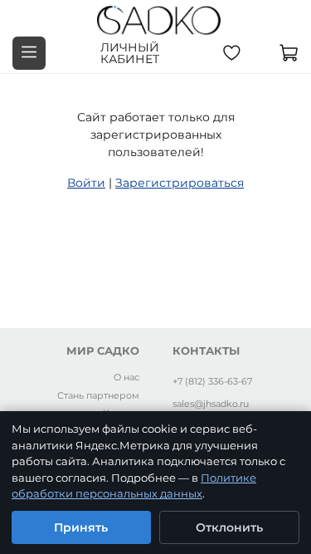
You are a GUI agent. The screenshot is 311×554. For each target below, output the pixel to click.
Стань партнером (98, 395)
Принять (81, 527)
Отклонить (229, 527)
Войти (86, 182)
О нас (126, 377)
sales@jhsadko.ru (211, 403)
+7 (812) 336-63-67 (212, 381)
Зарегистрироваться (179, 182)
